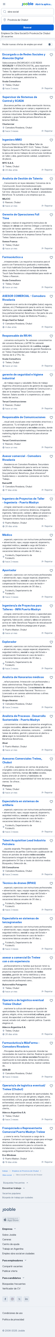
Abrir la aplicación (45, 4)
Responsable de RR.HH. (17, 335)
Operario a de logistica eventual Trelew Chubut (23, 1002)
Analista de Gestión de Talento (22, 178)
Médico (7, 534)
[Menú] (4, 4)
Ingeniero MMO (12, 139)
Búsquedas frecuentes (14, 1182)
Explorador (9, 641)
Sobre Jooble (9, 1234)
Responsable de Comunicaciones (23, 417)
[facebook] (5, 1299)
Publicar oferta (9, 1271)
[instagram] (12, 1299)
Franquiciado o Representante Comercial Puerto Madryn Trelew (23, 1130)
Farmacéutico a (12, 257)
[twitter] (19, 1299)
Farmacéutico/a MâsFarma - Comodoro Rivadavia (20, 1044)
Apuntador (9, 570)
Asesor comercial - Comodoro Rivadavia (21, 457)
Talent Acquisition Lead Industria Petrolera (24, 842)
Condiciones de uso (12, 1313)
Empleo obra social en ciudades (18, 1253)
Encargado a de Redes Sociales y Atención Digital (23, 56)
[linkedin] (26, 1299)
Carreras (6, 1239)
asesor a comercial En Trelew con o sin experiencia (21, 959)
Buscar (27, 27)
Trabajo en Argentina (12, 1248)
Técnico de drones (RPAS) (19, 883)
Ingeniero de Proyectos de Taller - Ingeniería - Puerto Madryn (23, 500)
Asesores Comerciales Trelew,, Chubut (22, 760)
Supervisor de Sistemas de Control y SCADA (19, 99)
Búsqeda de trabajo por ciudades (17, 1197)
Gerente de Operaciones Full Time (20, 216)
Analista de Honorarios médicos (23, 677)
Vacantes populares (11, 1193)
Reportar (49, 88)
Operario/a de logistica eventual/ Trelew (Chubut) (23, 1087)
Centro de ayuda (10, 1244)
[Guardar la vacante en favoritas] (51, 55)
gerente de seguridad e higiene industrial (22, 376)
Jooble (21, 1330)
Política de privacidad (13, 1319)
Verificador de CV (11, 1288)
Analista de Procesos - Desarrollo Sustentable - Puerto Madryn (24, 717)
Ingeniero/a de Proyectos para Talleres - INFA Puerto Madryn (22, 607)
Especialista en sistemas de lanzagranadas (20, 920)
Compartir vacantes (12, 1266)
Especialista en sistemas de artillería (20, 803)
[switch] (50, 44)
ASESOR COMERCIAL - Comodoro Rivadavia (23, 297)
